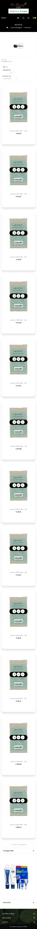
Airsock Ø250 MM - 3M (18, 572)
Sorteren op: (6, 76)
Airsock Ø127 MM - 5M (18, 257)
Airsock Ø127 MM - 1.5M (18, 131)
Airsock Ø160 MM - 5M (18, 383)
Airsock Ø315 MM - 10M (18, 825)
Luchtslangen (16, 27)
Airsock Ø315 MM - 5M (19, 762)
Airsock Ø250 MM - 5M (18, 635)
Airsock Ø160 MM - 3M (18, 320)
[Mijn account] (28, 18)
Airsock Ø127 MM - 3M (18, 194)
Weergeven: (7, 70)
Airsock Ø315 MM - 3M (19, 699)
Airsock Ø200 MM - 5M (18, 509)
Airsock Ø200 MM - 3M (18, 446)
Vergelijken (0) (6, 61)
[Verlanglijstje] (18, 107)
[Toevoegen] (14, 107)
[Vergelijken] (23, 107)
